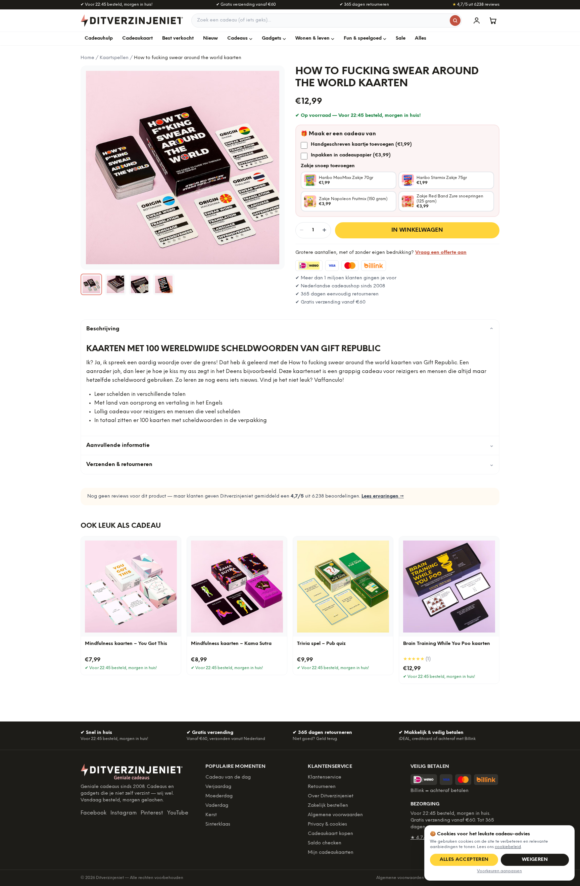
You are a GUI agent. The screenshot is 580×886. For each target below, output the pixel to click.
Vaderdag (216, 805)
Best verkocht (178, 38)
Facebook (93, 813)
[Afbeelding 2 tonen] (115, 284)
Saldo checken (324, 843)
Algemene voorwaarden (335, 815)
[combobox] (326, 20)
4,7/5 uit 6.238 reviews (475, 4)
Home (87, 57)
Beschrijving (290, 329)
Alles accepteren (464, 859)
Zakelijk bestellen (328, 805)
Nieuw (210, 38)
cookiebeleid (508, 847)
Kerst (211, 815)
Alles (420, 38)
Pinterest (152, 813)
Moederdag (219, 796)
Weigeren (535, 859)
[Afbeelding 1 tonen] (91, 284)
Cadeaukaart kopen (330, 833)
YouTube (177, 813)
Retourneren (322, 786)
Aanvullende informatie (290, 445)
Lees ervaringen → (382, 496)
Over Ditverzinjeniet (330, 796)
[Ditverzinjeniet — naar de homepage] (132, 20)
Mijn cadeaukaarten (330, 852)
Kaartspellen (114, 57)
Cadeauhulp (99, 38)
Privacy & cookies (327, 824)
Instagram (123, 813)
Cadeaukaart (137, 38)
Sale (400, 38)
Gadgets (271, 38)
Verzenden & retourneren (290, 464)
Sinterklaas (217, 824)
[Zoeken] (455, 20)
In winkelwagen (417, 230)
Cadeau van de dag (228, 777)
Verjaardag (218, 786)
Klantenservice (324, 777)
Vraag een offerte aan (441, 252)
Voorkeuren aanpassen (499, 871)
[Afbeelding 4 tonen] (164, 284)
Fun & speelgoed (363, 38)
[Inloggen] (476, 20)
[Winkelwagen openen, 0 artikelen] (492, 20)
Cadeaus (237, 38)
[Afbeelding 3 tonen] (139, 284)
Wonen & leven (312, 38)
